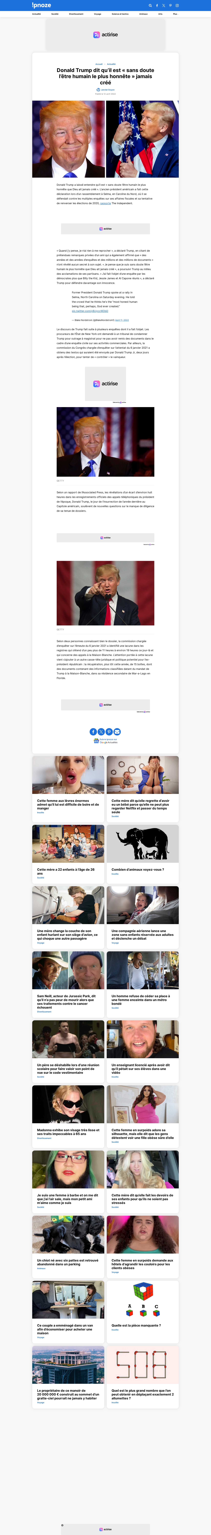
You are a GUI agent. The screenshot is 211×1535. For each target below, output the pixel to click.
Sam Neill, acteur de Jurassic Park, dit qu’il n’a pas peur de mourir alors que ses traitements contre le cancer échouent (66, 1001)
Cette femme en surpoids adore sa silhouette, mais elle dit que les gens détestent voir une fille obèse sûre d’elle (143, 1134)
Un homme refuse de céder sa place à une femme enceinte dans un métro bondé (141, 1000)
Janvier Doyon (108, 90)
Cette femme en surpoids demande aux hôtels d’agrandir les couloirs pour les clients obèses (142, 1264)
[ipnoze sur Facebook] (157, 5)
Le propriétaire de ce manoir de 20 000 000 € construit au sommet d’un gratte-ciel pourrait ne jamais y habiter (68, 1394)
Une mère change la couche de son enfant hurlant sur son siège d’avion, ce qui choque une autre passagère (67, 934)
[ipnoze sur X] (164, 5)
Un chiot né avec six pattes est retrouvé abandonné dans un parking (67, 1262)
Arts (160, 14)
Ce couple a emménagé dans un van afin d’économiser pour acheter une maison (65, 1329)
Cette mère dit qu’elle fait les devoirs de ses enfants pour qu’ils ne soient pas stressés (142, 1199)
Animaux (143, 14)
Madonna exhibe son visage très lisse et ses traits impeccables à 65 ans (68, 1132)
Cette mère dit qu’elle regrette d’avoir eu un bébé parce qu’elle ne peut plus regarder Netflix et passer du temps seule (140, 806)
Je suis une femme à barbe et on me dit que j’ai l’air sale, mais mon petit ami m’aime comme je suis (67, 1199)
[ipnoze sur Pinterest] (170, 5)
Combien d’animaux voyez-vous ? (138, 869)
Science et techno (120, 14)
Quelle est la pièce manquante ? (136, 1325)
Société (54, 14)
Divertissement (76, 14)
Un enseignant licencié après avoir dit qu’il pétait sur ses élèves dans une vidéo (141, 1068)
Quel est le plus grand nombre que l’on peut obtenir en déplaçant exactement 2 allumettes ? (143, 1394)
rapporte (105, 203)
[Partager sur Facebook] (93, 731)
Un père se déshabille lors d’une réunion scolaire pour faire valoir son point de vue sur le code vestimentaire (68, 1068)
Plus (175, 14)
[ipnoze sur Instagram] (177, 5)
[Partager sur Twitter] (101, 731)
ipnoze (41, 5)
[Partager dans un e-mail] (117, 731)
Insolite (40, 812)
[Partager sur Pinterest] (109, 731)
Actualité (36, 14)
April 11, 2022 (122, 320)
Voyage (97, 14)
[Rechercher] (150, 5)
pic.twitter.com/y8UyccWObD (90, 310)
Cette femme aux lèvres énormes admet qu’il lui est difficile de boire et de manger (68, 804)
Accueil (98, 64)
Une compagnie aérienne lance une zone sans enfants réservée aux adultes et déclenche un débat (143, 934)
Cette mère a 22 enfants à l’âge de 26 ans (66, 871)
